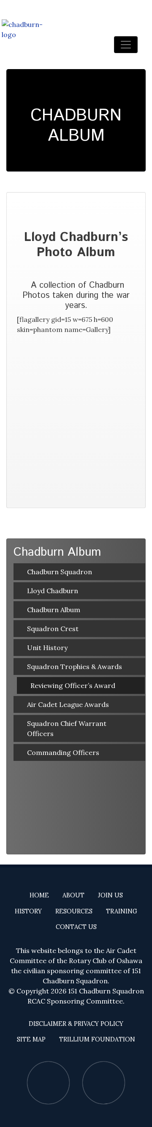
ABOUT (73, 895)
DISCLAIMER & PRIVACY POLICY (76, 1024)
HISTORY (28, 911)
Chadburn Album (53, 609)
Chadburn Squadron (59, 572)
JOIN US (110, 895)
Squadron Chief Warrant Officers (66, 728)
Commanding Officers (63, 752)
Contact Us (76, 927)
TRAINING (121, 911)
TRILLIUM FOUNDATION (97, 1039)
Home (39, 895)
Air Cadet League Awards (68, 704)
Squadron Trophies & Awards (74, 666)
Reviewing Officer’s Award (72, 685)
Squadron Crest (53, 628)
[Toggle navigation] (126, 44)
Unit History (47, 647)
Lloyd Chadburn (52, 590)
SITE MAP (31, 1039)
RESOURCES (73, 911)
